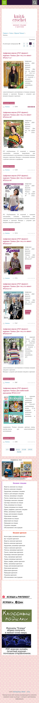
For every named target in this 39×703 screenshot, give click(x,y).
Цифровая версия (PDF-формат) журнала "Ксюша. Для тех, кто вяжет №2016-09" (17, 114)
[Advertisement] (19, 671)
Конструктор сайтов (19, 692)
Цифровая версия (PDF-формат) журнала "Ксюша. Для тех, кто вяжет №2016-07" (17, 241)
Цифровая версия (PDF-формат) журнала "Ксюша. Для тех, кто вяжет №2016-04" (17, 331)
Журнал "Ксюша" (19, 33)
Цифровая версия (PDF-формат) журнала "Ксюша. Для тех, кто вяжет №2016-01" (17, 286)
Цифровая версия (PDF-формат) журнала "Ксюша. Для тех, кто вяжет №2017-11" (17, 55)
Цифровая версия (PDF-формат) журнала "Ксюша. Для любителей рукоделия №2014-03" (15, 390)
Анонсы (7, 107)
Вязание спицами (19, 483)
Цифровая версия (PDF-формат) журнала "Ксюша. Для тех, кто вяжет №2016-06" (17, 177)
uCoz (28, 692)
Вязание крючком (19, 533)
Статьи (11, 33)
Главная (5, 33)
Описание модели (8, 103)
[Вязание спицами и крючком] (19, 30)
